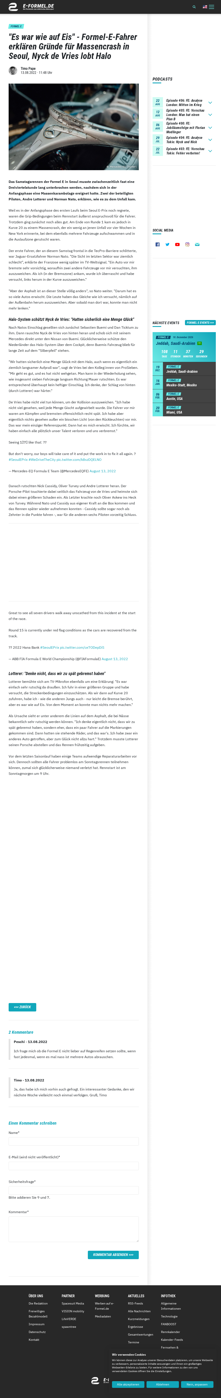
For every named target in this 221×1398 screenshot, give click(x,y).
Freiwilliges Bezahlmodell (38, 1313)
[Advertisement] (74, 562)
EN (205, 6)
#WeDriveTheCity (42, 459)
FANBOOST (168, 1324)
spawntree (69, 1327)
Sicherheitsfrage (22, 1181)
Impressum (36, 1324)
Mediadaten (103, 1316)
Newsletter (197, 244)
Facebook (158, 244)
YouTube (177, 244)
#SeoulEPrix (18, 459)
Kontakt (34, 1340)
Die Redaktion (38, 1303)
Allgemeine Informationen (171, 1306)
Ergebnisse (135, 1327)
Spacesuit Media (73, 1303)
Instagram (187, 244)
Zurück (25, 1007)
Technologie (169, 1316)
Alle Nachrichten (139, 1311)
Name (16, 1132)
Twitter (167, 244)
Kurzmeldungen (139, 1319)
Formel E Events (198, 322)
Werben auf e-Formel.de (104, 1306)
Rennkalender (170, 1332)
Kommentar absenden (110, 1255)
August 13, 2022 (103, 471)
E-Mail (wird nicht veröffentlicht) (34, 1157)
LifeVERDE (69, 1319)
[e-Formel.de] (31, 7)
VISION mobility (73, 1311)
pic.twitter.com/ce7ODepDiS (82, 647)
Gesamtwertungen (140, 1334)
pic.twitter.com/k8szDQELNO (79, 459)
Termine (133, 1342)
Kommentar (19, 1211)
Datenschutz (37, 1332)
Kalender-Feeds (172, 1340)
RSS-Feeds (135, 1303)
